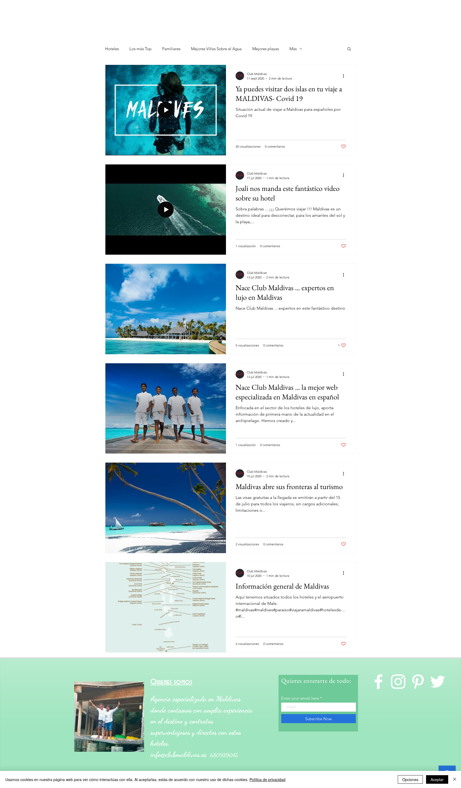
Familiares (171, 48)
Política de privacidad (267, 779)
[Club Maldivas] (437, 681)
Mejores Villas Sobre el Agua (216, 48)
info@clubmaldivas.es (178, 754)
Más (293, 48)
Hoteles (112, 48)
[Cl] (378, 681)
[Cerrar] (454, 779)
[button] (349, 49)
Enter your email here (300, 698)
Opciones (410, 779)
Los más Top (140, 48)
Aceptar (437, 779)
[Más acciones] (345, 76)
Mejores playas (265, 48)
